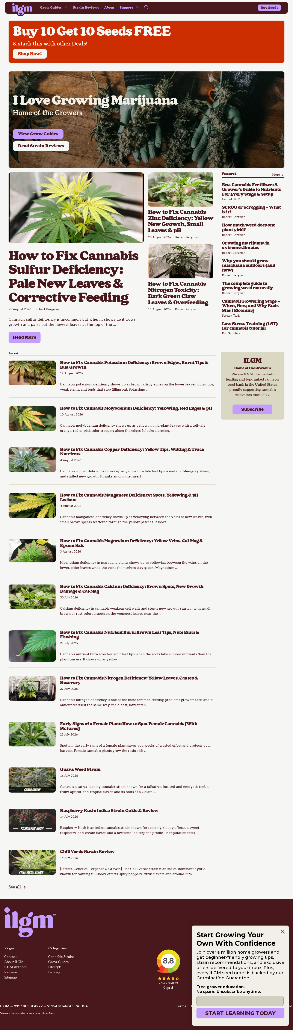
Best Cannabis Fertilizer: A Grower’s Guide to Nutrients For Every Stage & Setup (251, 189)
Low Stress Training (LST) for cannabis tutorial (250, 326)
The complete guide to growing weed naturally (247, 286)
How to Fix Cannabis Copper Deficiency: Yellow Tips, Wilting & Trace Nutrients (132, 452)
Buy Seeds (269, 8)
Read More (24, 337)
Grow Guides (51, 8)
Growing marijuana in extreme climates (246, 246)
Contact (10, 957)
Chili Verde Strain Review (88, 851)
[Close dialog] (282, 931)
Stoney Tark (231, 315)
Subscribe (252, 409)
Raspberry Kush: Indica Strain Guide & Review (109, 810)
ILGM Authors (15, 967)
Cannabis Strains (61, 957)
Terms (181, 1006)
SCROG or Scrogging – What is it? (251, 210)
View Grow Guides (38, 134)
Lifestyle (55, 967)
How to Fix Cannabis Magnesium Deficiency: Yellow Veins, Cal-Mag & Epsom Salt (131, 543)
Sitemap (10, 978)
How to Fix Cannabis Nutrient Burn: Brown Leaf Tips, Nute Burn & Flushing (129, 635)
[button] (146, 7)
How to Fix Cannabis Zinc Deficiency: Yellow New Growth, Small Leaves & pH (180, 221)
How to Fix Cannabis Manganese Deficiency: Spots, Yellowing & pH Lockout (129, 498)
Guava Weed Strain (80, 769)
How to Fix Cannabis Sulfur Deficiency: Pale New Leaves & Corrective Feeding (73, 277)
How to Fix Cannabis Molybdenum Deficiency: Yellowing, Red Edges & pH (136, 408)
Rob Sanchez (231, 333)
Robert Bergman (47, 309)
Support (126, 8)
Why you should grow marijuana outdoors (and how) (248, 265)
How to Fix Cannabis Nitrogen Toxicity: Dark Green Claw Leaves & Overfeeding (178, 293)
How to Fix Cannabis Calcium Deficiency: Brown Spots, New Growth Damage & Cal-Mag (132, 589)
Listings (54, 972)
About (109, 8)
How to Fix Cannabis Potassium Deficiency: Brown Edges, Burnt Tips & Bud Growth (134, 365)
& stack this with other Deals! (50, 44)
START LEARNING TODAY (240, 1013)
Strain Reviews (86, 8)
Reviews (11, 972)
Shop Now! (30, 53)
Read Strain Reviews (41, 146)
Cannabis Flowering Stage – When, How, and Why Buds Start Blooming (251, 306)
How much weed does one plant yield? (248, 228)
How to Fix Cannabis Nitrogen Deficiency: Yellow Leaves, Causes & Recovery (129, 681)
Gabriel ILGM (231, 199)
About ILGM (13, 962)
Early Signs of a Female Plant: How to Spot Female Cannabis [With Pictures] (128, 726)
